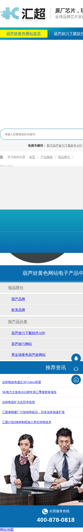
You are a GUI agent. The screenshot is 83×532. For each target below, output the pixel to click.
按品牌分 (64, 157)
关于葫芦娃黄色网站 (52, 46)
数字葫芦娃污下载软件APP (64, 145)
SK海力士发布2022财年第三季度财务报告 (29, 391)
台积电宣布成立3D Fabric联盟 (21, 381)
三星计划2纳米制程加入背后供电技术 (26, 421)
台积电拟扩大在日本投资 (18, 401)
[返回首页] (76, 379)
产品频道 (47, 157)
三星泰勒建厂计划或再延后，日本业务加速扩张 (33, 411)
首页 (32, 157)
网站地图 (7, 529)
